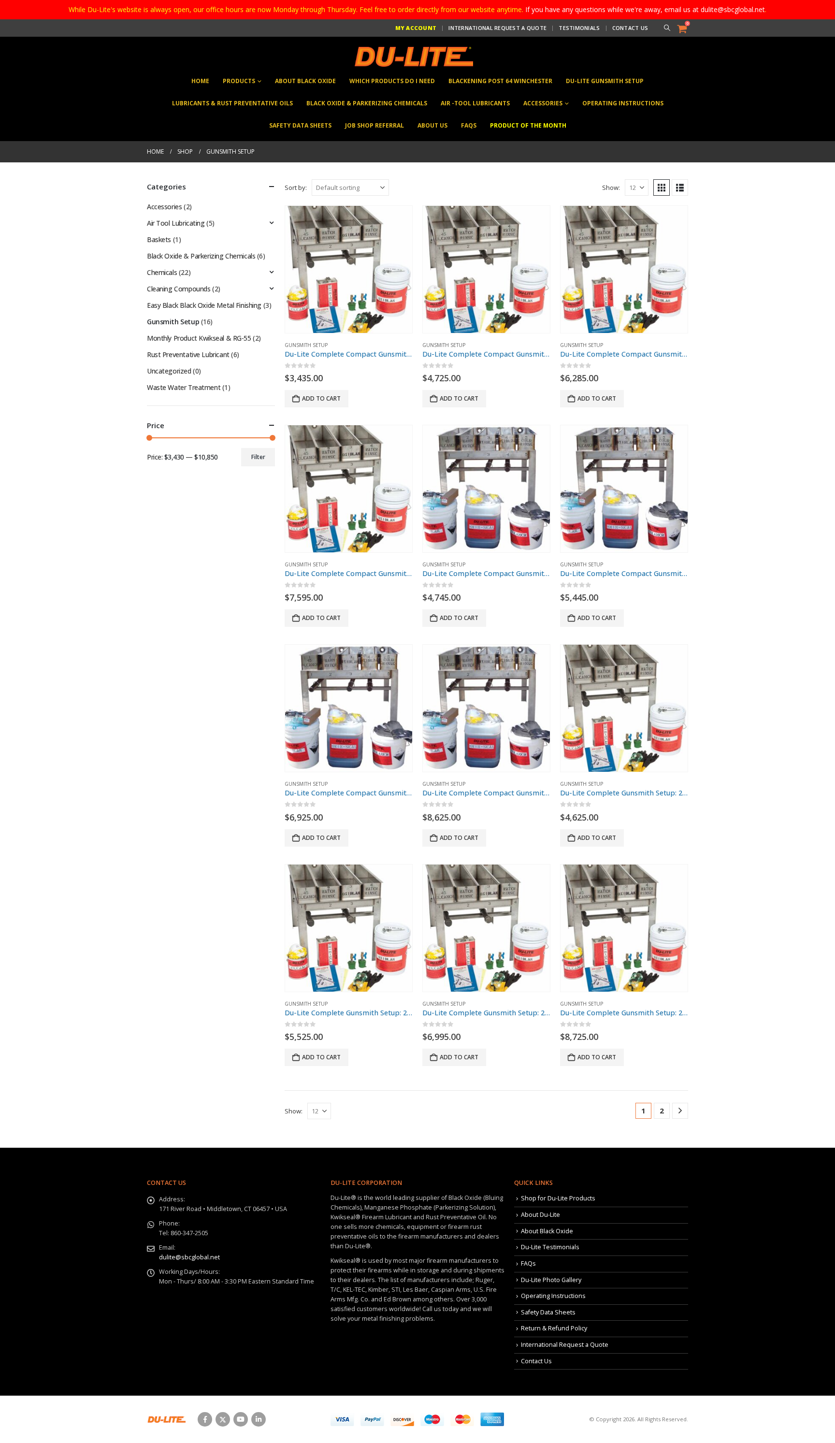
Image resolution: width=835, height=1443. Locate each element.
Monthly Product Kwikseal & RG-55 (199, 338)
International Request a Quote (497, 27)
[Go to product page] (348, 269)
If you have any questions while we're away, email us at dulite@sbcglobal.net (645, 9)
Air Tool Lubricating (176, 223)
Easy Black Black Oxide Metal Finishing (204, 305)
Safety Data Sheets (300, 125)
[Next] (680, 1111)
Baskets (159, 239)
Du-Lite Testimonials (550, 1247)
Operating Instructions (622, 103)
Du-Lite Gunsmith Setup (605, 81)
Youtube (240, 1419)
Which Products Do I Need (392, 81)
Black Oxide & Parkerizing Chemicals (366, 103)
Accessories (542, 103)
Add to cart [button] (321, 398)
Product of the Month (528, 125)
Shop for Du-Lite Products (558, 1198)
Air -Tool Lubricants (475, 103)
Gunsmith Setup (306, 345)
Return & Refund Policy (554, 1328)
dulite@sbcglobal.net (189, 1257)
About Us (432, 125)
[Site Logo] (412, 56)
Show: (611, 187)
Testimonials (579, 27)
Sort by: (296, 187)
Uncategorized (169, 370)
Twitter (223, 1419)
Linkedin (258, 1419)
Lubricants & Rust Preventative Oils (232, 103)
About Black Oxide (305, 81)
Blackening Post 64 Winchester (500, 81)
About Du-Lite (540, 1215)
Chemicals (162, 272)
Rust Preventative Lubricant (188, 354)
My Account (416, 27)
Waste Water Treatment (183, 387)
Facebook (205, 1419)
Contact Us (630, 27)
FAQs (468, 125)
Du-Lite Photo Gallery (551, 1280)
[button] (666, 28)
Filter (258, 457)
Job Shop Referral (374, 125)
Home (200, 81)
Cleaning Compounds (178, 288)
